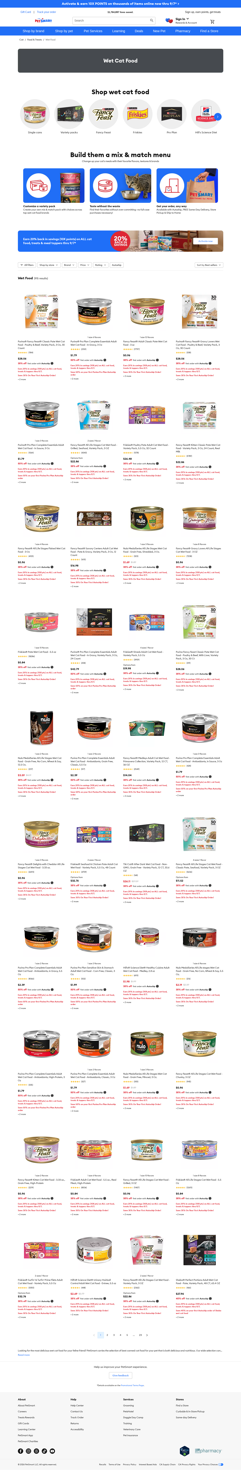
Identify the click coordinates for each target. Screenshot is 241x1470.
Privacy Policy (129, 1464)
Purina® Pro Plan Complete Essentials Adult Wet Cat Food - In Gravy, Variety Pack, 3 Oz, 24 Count (94, 655)
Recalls (102, 1464)
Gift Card (26, 12)
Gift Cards (23, 1423)
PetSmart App (25, 1435)
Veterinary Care (131, 1429)
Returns (75, 1423)
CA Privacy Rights (186, 1464)
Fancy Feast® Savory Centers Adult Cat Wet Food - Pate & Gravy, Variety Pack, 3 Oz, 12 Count (94, 552)
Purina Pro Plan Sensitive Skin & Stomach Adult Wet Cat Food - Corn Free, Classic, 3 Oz (93, 971)
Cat (21, 39)
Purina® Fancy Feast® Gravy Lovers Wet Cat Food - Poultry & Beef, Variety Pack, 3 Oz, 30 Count (198, 345)
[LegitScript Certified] (184, 1451)
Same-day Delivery (186, 1417)
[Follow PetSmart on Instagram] (28, 1451)
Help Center (77, 1405)
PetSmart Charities (28, 1441)
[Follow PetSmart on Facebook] (20, 1451)
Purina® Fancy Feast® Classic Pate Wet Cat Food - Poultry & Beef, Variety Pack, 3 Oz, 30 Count (41, 345)
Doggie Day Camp (133, 1417)
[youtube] (52, 1451)
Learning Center (26, 1429)
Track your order (46, 12)
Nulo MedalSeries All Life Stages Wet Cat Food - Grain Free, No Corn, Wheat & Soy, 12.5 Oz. (39, 761)
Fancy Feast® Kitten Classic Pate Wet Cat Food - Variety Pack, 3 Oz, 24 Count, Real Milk (198, 448)
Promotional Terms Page (132, 1385)
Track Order (77, 1417)
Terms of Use (114, 1464)
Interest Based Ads (148, 1464)
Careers (22, 1411)
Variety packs (69, 132)
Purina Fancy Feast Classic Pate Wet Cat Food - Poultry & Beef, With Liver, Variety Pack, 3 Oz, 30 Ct (197, 655)
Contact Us (77, 1411)
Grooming (128, 1405)
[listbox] (120, 116)
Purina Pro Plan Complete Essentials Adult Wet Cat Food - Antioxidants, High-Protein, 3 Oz (41, 1077)
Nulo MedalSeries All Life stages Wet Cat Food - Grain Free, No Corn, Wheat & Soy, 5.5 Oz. (199, 971)
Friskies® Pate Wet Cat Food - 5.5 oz (37, 651)
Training (127, 1423)
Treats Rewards (26, 1417)
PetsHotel (128, 1411)
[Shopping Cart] (216, 22)
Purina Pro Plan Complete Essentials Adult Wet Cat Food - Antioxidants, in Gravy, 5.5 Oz (40, 971)
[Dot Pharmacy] (208, 1451)
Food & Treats (34, 39)
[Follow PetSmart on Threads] (36, 1451)
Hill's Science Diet (206, 132)
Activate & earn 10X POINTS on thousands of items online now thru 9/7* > (120, 3)
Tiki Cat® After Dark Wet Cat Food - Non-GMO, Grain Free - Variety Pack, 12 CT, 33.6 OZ (146, 867)
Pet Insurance (130, 1435)
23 (140, 1335)
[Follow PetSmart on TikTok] (44, 1451)
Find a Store (182, 1405)
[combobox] (114, 20)
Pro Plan (172, 132)
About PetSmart (26, 1405)
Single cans (35, 132)
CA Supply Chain (167, 1464)
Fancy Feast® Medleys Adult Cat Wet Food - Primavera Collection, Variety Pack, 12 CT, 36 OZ (146, 761)
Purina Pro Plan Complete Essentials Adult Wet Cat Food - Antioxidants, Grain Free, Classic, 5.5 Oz (93, 761)
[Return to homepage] (43, 20)
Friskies (137, 132)
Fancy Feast (103, 132)
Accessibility (77, 1429)
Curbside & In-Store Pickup (190, 1411)
